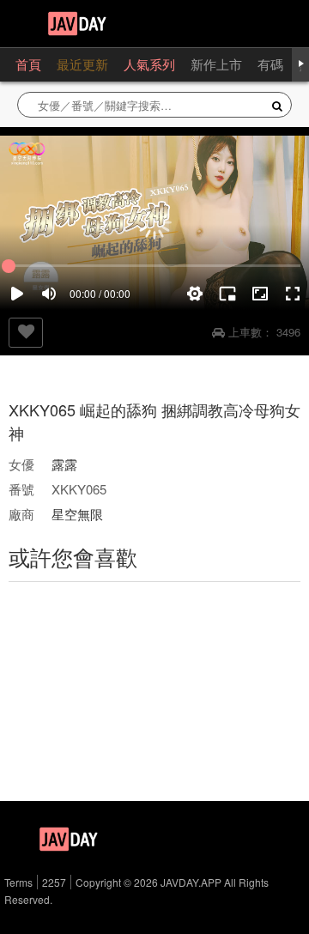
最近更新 (82, 64)
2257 (54, 882)
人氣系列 (149, 64)
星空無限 (77, 514)
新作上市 (216, 64)
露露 (64, 464)
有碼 (270, 64)
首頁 (28, 64)
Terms (18, 882)
